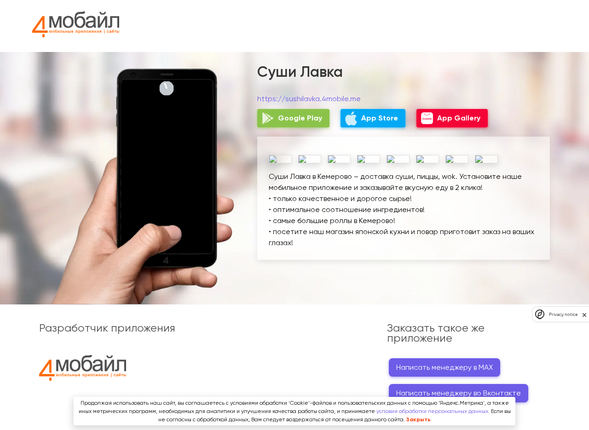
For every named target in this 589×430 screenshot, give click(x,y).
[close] (584, 314)
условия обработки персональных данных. (433, 411)
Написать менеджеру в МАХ (444, 367)
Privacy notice (563, 314)
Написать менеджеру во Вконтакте (458, 393)
